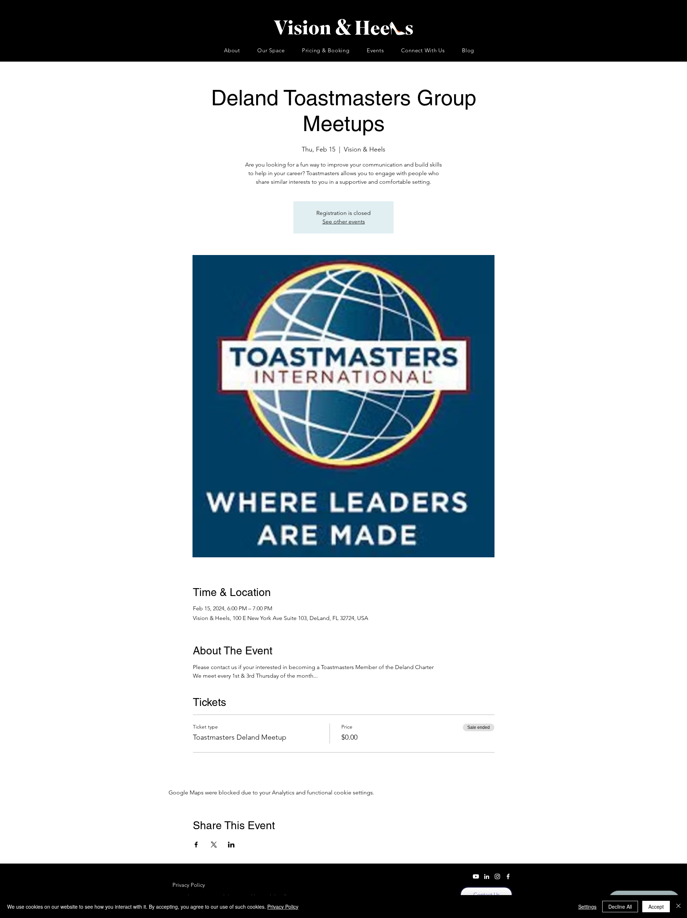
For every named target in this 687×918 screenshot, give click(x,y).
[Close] (678, 906)
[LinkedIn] (486, 876)
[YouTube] (475, 876)
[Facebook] (508, 876)
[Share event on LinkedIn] (231, 844)
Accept (656, 906)
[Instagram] (497, 876)
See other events (343, 221)
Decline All (620, 906)
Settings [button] (587, 906)
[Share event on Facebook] (196, 844)
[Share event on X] (213, 844)
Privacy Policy (282, 906)
